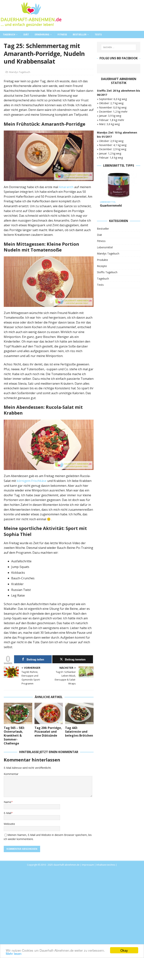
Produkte (102, 260)
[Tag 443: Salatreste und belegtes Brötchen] (79, 713)
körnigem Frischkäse (31, 481)
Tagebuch (9, 34)
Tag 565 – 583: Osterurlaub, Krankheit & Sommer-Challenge (14, 735)
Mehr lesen (13, 953)
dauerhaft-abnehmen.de (66, 864)
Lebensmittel (105, 247)
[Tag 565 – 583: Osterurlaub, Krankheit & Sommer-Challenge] (18, 713)
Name (7, 802)
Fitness (62, 34)
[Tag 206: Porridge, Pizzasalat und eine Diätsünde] (48, 713)
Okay (124, 950)
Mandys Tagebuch (19, 72)
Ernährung (42, 34)
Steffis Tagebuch (107, 272)
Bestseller (79, 34)
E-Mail (7, 813)
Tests (98, 34)
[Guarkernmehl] (118, 185)
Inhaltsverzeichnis (105, 864)
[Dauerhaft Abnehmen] (31, 28)
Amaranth (66, 187)
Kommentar (11, 774)
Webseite (9, 824)
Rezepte (102, 266)
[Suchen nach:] (118, 47)
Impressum (88, 864)
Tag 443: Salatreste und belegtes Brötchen (79, 732)
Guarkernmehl (111, 205)
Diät (26, 34)
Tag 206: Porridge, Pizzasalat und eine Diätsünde (48, 732)
